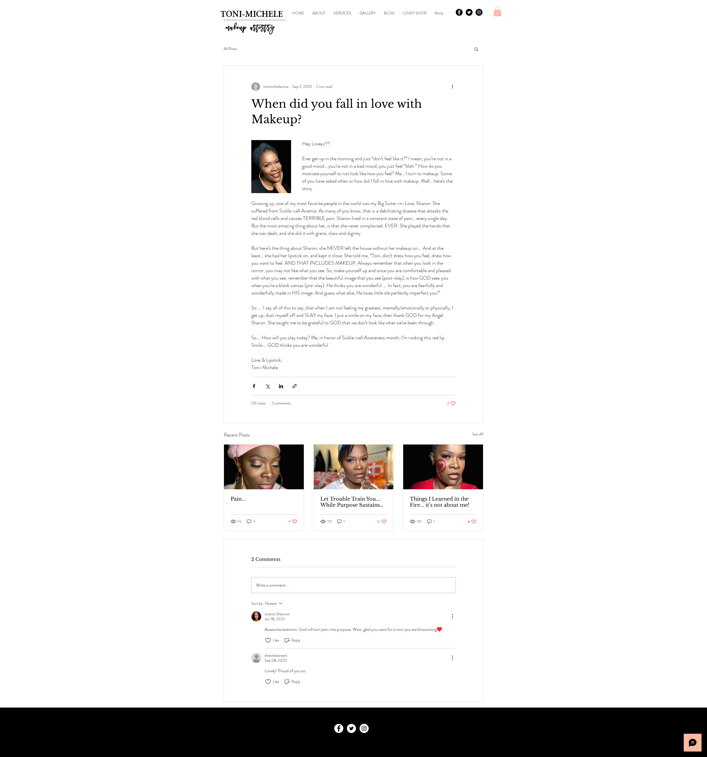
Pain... (238, 499)
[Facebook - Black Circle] (459, 12)
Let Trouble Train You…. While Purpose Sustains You (350, 502)
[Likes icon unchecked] (268, 640)
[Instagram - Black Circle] (479, 12)
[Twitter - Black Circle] (469, 12)
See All (477, 434)
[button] (497, 11)
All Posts (230, 48)
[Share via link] (294, 386)
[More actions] (452, 86)
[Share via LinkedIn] (281, 386)
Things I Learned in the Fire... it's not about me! (439, 502)
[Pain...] (264, 467)
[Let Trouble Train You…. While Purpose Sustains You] (354, 467)
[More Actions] (452, 616)
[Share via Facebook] (254, 386)
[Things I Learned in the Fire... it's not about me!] (443, 467)
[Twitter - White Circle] (351, 728)
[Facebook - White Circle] (338, 728)
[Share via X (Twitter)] (267, 386)
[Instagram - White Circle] (364, 728)
